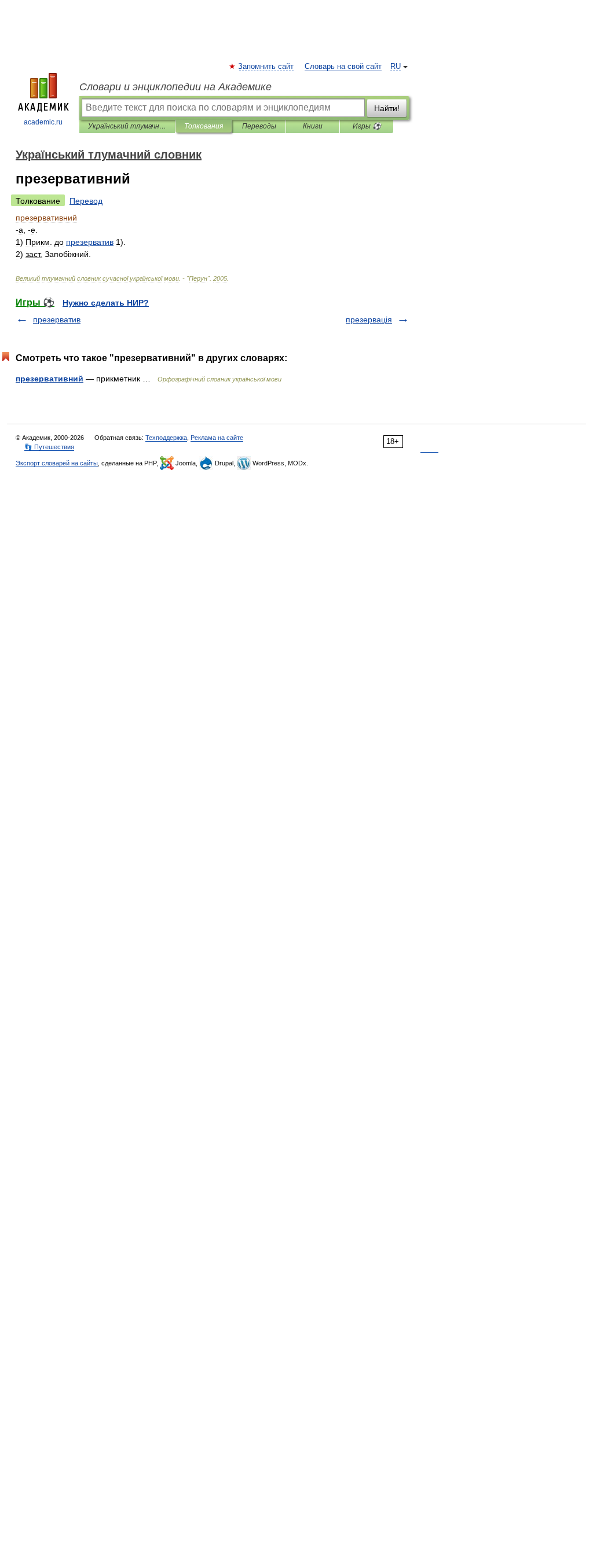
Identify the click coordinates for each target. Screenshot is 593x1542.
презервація (369, 319)
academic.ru (43, 122)
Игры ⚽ (367, 126)
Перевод (86, 200)
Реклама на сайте (217, 437)
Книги (313, 126)
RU (395, 67)
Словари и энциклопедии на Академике (175, 87)
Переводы (259, 126)
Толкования (203, 126)
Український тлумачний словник (127, 126)
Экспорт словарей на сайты (57, 463)
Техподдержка (166, 437)
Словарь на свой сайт (343, 67)
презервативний (49, 378)
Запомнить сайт (266, 67)
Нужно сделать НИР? (106, 302)
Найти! (387, 108)
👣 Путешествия (49, 446)
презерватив (56, 319)
